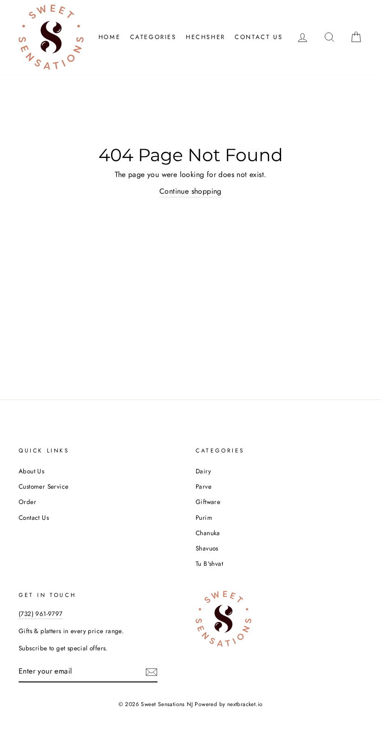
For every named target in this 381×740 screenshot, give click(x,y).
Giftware (208, 501)
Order (27, 501)
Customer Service (43, 486)
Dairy (203, 471)
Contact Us (258, 37)
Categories (153, 37)
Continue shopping (190, 191)
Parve (203, 486)
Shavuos (207, 548)
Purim (204, 517)
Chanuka (208, 532)
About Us (31, 471)
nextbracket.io (245, 704)
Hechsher (205, 37)
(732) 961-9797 (41, 613)
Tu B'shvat (209, 563)
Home (109, 37)
